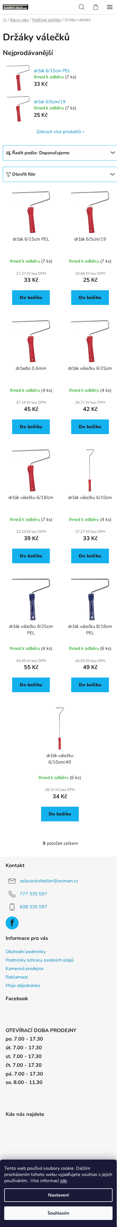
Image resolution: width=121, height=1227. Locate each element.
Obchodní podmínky (26, 952)
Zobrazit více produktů (58, 132)
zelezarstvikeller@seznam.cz (49, 881)
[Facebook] (12, 922)
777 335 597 (33, 894)
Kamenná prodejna (24, 969)
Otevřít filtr (23, 174)
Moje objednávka (23, 985)
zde (63, 1181)
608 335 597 (33, 907)
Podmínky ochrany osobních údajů (40, 960)
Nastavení (58, 1195)
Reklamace (17, 977)
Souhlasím (58, 1213)
